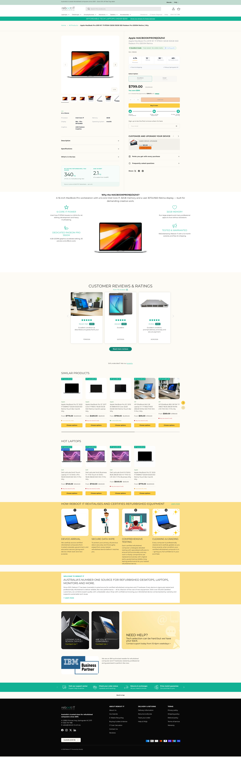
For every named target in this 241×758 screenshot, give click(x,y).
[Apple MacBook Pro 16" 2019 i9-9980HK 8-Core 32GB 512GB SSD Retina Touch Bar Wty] (120, 388)
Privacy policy (173, 710)
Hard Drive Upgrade (148, 141)
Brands (169, 2)
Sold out (160, 100)
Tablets (113, 15)
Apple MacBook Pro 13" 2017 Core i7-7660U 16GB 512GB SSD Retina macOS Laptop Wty (95, 408)
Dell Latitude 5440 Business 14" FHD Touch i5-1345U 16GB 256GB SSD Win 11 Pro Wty (96, 476)
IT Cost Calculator (115, 725)
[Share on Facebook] (139, 171)
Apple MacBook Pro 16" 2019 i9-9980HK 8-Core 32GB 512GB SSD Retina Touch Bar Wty (120, 408)
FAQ (175, 2)
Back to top (121, 695)
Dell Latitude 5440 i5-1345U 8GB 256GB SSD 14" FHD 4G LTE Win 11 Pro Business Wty (120, 475)
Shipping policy (173, 714)
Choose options (145, 147)
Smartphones (89, 15)
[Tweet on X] (135, 171)
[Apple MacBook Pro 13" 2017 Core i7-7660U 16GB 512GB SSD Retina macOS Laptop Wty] (96, 388)
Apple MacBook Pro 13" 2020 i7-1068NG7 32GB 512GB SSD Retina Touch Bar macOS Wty (71, 408)
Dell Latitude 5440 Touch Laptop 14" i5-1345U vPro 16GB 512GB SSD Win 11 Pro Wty (71, 476)
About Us (112, 710)
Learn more (175, 504)
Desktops (75, 15)
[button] (68, 316)
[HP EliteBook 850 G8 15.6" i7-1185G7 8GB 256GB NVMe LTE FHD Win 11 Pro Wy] (169, 388)
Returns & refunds (145, 714)
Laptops (64, 15)
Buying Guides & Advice (118, 721)
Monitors (102, 15)
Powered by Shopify (77, 749)
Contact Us (113, 729)
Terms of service (174, 721)
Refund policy (173, 718)
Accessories (124, 15)
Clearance (143, 15)
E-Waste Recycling (116, 718)
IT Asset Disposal (156, 15)
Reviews (112, 733)
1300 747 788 (175, 15)
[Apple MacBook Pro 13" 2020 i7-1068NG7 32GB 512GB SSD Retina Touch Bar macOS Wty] (71, 388)
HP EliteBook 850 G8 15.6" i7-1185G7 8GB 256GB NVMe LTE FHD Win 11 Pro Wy (169, 407)
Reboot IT (68, 749)
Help (166, 15)
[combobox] (123, 9)
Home (63, 25)
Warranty (171, 725)
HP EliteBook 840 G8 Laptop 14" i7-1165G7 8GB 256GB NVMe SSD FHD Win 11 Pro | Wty (144, 408)
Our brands (113, 714)
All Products (73, 25)
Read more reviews (120, 349)
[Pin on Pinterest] (143, 171)
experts (130, 363)
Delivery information (145, 710)
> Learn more (68, 598)
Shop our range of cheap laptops (142, 19)
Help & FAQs (142, 721)
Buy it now (154, 105)
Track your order (144, 718)
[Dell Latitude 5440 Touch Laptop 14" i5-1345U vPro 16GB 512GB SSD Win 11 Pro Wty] (71, 456)
